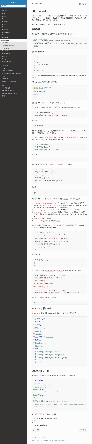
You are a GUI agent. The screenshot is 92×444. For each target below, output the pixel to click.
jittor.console (5, 40)
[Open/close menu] (1, 40)
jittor (3, 13)
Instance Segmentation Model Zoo (11, 73)
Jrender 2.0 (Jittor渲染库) (9, 81)
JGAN (3, 76)
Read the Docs (58, 440)
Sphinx (37, 440)
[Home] (32, 3)
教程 (3, 96)
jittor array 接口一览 (8, 45)
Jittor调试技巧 (6, 88)
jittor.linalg (5, 37)
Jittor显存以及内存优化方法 (10, 93)
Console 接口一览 (8, 48)
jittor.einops (5, 56)
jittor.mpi (4, 35)
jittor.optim (5, 21)
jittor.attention (6, 53)
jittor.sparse (5, 59)
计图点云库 (5, 78)
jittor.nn (4, 16)
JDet (3, 68)
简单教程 (5, 43)
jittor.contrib (5, 27)
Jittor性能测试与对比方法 (9, 90)
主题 (50, 440)
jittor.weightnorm (7, 61)
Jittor (14, 2)
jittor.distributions (7, 51)
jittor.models (5, 19)
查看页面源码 (83, 4)
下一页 (82, 430)
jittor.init (4, 24)
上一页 (36, 430)
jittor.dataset (5, 29)
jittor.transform (6, 32)
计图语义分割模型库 (7, 70)
